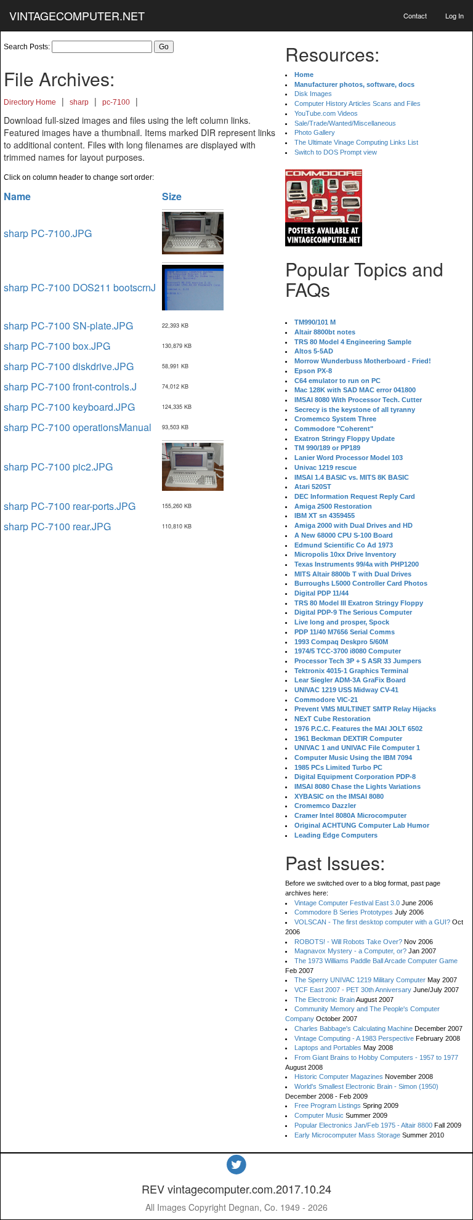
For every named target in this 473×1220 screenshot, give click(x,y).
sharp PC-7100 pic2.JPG (58, 466)
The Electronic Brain (324, 999)
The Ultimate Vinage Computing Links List (356, 142)
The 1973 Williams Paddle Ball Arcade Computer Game (376, 960)
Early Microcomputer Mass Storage (347, 1135)
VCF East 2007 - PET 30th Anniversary (352, 989)
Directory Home (30, 102)
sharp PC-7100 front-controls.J (70, 386)
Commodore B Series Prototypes (343, 912)
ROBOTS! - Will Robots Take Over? (348, 941)
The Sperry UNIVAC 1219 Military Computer (360, 980)
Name (17, 196)
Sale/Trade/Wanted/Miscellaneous (345, 123)
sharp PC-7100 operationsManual (78, 427)
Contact (415, 15)
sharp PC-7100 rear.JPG (57, 526)
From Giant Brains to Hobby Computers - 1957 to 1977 (376, 1057)
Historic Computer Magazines (338, 1076)
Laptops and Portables (328, 1047)
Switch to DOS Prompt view (335, 152)
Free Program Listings (327, 1105)
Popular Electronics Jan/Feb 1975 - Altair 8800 (363, 1125)
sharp (79, 102)
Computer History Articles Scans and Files (357, 103)
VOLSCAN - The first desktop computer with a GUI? (372, 922)
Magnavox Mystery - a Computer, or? (350, 951)
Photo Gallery (314, 132)
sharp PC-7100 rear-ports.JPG (69, 506)
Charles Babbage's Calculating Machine (353, 1028)
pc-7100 (116, 102)
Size (172, 196)
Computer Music (319, 1115)
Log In (454, 15)
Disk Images (313, 93)
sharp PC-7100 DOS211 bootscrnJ (80, 287)
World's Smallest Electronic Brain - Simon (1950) (366, 1086)
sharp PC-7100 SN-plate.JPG (68, 325)
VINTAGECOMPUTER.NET (77, 15)
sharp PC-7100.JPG (48, 233)
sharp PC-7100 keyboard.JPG (69, 407)
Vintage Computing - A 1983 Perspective (354, 1038)
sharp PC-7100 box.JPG (57, 346)
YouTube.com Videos (326, 113)
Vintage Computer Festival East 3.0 (347, 903)
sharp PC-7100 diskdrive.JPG (69, 366)
